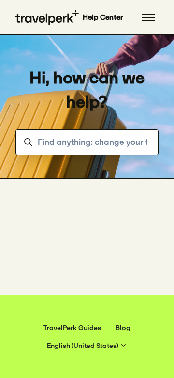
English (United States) (83, 345)
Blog (123, 327)
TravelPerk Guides (72, 327)
